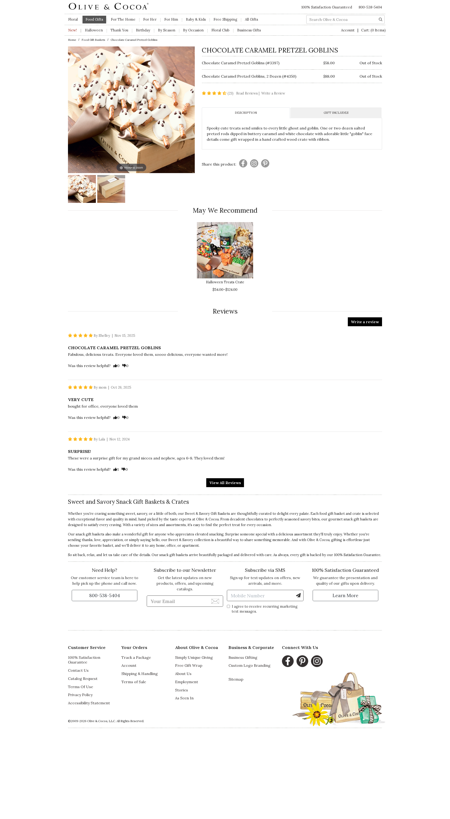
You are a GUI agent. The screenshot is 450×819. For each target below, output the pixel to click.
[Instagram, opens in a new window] (317, 661)
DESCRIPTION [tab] (246, 113)
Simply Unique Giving (194, 657)
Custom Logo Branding (249, 665)
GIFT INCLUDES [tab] (336, 113)
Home (72, 40)
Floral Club (220, 30)
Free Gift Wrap (188, 665)
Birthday (143, 30)
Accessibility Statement (89, 703)
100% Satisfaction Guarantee (84, 660)
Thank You (119, 30)
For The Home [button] (123, 19)
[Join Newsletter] (215, 601)
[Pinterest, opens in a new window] (302, 661)
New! (72, 30)
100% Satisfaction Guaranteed (326, 7)
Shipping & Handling (139, 673)
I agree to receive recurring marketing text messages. (264, 609)
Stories (181, 690)
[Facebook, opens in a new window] (288, 661)
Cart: (373, 30)
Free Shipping (225, 19)
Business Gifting (243, 657)
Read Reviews (248, 93)
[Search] (381, 19)
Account (348, 30)
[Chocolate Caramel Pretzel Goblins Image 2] (111, 189)
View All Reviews (225, 482)
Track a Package (136, 657)
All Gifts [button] (251, 19)
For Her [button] (150, 19)
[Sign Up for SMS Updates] (298, 595)
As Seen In (184, 698)
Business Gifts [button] (249, 30)
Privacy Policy (80, 694)
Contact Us (78, 670)
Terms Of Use (80, 686)
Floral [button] (73, 19)
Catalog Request (83, 678)
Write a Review (273, 93)
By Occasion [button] (193, 30)
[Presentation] (243, 163)
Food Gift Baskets (93, 40)
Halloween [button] (94, 30)
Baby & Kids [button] (196, 19)
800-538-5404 (370, 7)
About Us (183, 673)
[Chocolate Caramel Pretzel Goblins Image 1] (82, 189)
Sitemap (236, 679)
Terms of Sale (133, 681)
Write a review (365, 321)
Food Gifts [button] (94, 19)
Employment (186, 681)
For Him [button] (171, 19)
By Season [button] (166, 30)
